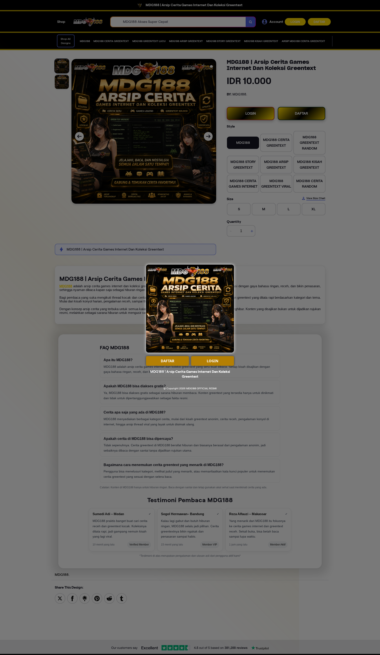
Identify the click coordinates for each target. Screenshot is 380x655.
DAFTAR (167, 361)
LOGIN (212, 361)
